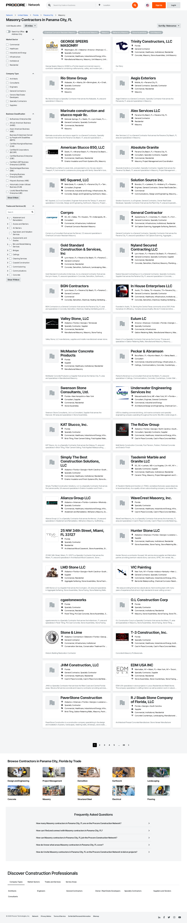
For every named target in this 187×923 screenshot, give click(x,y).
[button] (7, 44)
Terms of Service (60, 916)
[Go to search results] (32, 211)
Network (34, 5)
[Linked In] (159, 917)
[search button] (135, 5)
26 (124, 745)
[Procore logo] (15, 5)
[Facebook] (164, 917)
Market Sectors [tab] (34, 882)
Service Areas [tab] (71, 882)
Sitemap (96, 916)
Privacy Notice (46, 916)
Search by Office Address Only (18, 32)
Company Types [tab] (16, 882)
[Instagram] (174, 917)
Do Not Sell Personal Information (79, 916)
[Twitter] (169, 917)
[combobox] (116, 5)
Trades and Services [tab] (53, 882)
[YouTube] (179, 917)
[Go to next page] (129, 745)
